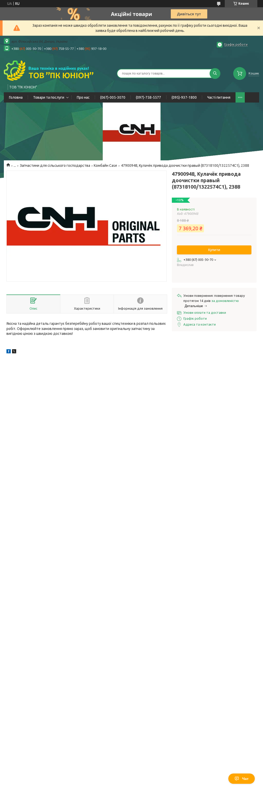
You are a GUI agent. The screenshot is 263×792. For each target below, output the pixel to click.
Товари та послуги (48, 97)
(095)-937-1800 (184, 97)
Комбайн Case (105, 165)
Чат (245, 779)
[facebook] (8, 352)
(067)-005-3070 (112, 97)
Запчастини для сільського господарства (55, 165)
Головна (16, 97)
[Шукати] (215, 73)
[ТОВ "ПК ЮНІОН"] (49, 70)
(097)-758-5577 (148, 97)
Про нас (83, 97)
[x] (14, 352)
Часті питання (218, 97)
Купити (214, 250)
